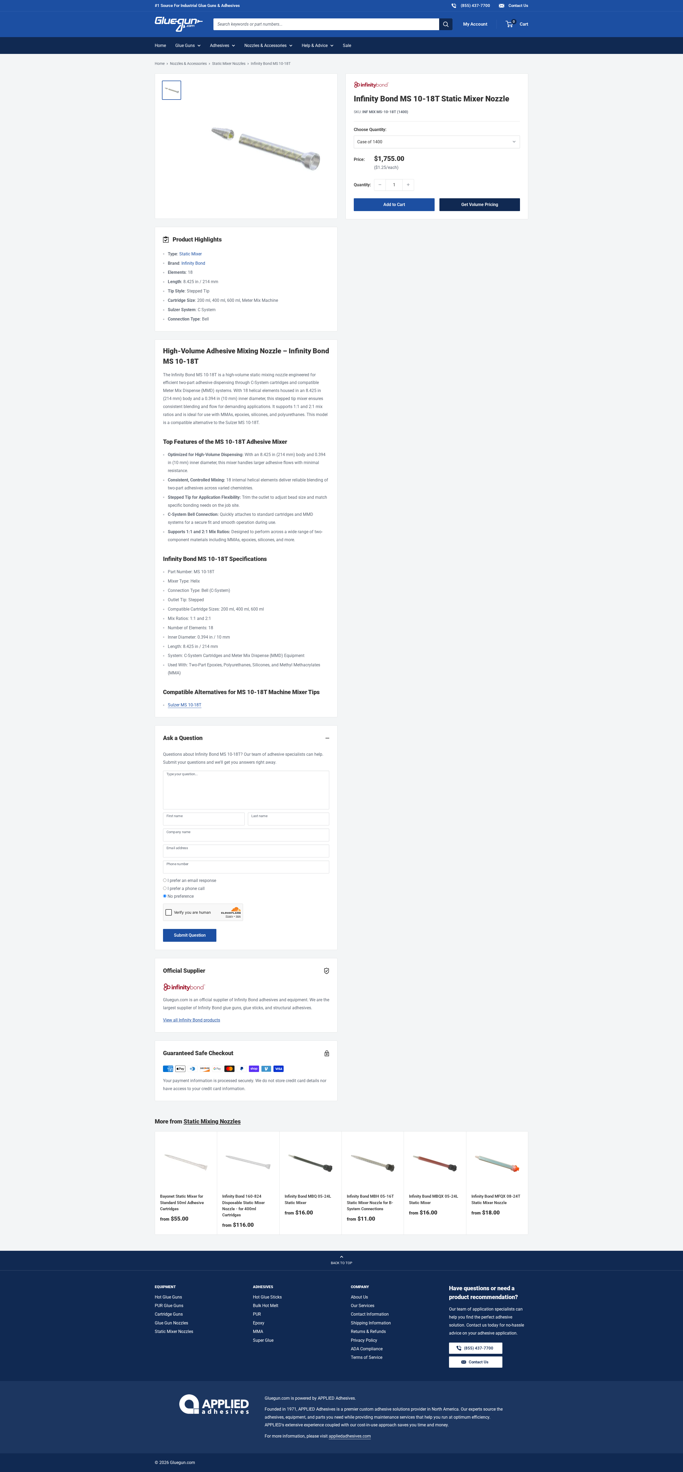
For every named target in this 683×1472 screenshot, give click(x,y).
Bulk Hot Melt (265, 1305)
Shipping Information (371, 1322)
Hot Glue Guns (168, 1297)
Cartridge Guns (169, 1314)
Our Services (362, 1305)
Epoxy (258, 1322)
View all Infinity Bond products (191, 1020)
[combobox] (326, 24)
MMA (258, 1331)
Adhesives (219, 45)
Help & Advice (315, 45)
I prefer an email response (192, 880)
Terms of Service (366, 1357)
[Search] (445, 24)
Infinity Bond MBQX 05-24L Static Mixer (433, 1199)
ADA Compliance (367, 1348)
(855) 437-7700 (470, 5)
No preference (181, 896)
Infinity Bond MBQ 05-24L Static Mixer (308, 1199)
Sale (347, 45)
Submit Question (190, 935)
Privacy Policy (364, 1340)
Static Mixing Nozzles (212, 1121)
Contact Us (517, 5)
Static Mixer (190, 253)
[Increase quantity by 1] (408, 184)
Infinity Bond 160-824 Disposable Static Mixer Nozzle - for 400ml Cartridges (243, 1205)
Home (160, 45)
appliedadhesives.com (350, 1436)
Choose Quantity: (383, 129)
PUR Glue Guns (169, 1305)
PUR (257, 1314)
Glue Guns (185, 45)
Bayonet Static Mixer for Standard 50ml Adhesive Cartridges (182, 1202)
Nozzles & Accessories (265, 45)
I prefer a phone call (186, 888)
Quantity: (362, 184)
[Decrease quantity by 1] (380, 184)
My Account (475, 24)
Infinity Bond (193, 263)
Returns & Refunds (368, 1331)
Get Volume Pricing (479, 204)
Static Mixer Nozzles (228, 63)
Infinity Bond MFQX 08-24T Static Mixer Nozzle (495, 1199)
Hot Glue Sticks (267, 1297)
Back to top (341, 1263)
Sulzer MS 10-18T (184, 704)
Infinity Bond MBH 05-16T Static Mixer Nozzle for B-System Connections (370, 1202)
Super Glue (263, 1340)
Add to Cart (394, 204)
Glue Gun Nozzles (171, 1322)
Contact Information (370, 1314)
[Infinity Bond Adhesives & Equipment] (437, 84)
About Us (359, 1297)
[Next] (528, 1183)
